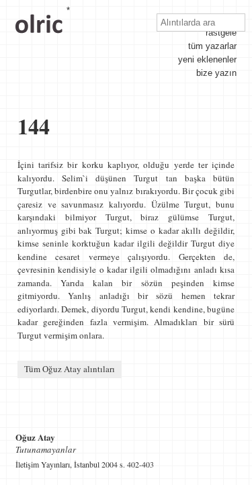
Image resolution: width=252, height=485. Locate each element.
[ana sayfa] (39, 39)
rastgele (221, 33)
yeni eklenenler (207, 59)
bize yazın (216, 73)
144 (33, 126)
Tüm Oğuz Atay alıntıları (69, 369)
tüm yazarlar (212, 46)
